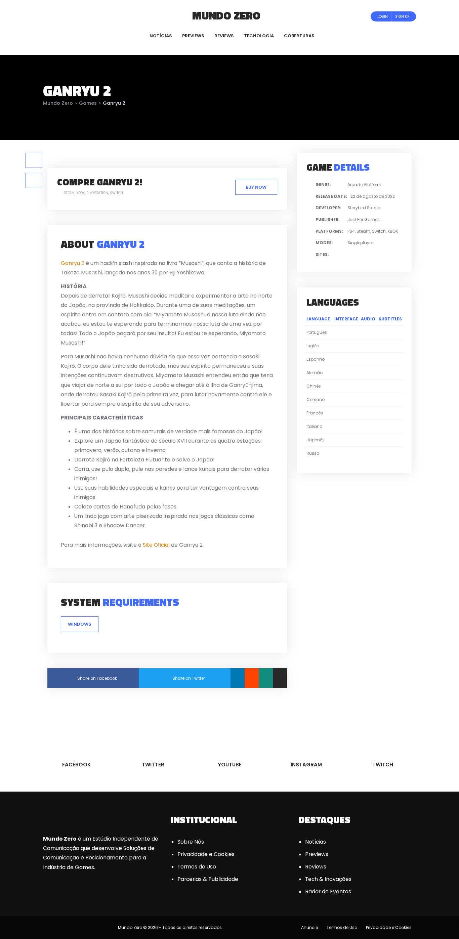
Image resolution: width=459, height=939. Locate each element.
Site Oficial (156, 544)
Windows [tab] (79, 624)
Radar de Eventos (328, 891)
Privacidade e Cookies (206, 854)
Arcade (355, 184)
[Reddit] (252, 678)
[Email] (280, 678)
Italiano (314, 426)
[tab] (34, 160)
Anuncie (309, 927)
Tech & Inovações (328, 879)
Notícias (315, 841)
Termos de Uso (196, 866)
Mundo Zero (226, 15)
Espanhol (316, 359)
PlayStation (97, 193)
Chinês (313, 386)
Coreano (315, 399)
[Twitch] (90, 16)
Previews (316, 854)
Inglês (312, 346)
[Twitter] (65, 16)
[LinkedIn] (238, 678)
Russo (312, 453)
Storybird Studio (363, 208)
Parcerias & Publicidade (207, 879)
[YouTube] (74, 16)
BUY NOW (256, 187)
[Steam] (365, 255)
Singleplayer (360, 242)
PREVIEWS (193, 36)
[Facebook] (56, 16)
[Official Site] (373, 255)
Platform (372, 184)
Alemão (314, 372)
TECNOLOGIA (259, 36)
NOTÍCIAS (161, 36)
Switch (116, 193)
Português (316, 332)
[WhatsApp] (266, 678)
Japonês (315, 440)
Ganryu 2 (72, 263)
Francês (314, 413)
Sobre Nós (190, 841)
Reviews (315, 866)
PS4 (351, 231)
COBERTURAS (299, 36)
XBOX (80, 193)
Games (88, 103)
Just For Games (363, 219)
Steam (69, 193)
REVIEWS (224, 36)
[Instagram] (83, 16)
